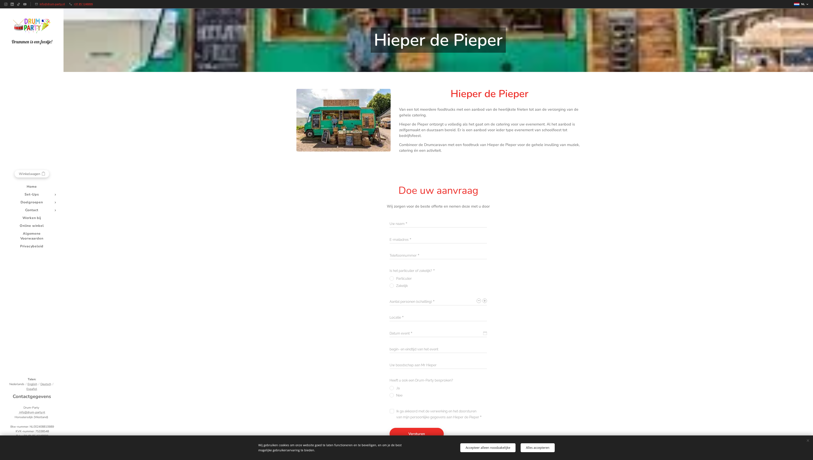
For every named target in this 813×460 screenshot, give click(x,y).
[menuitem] (31, 186)
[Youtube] (25, 4)
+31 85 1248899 (83, 4)
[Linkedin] (12, 4)
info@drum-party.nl (52, 4)
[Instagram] (5, 4)
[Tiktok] (18, 4)
